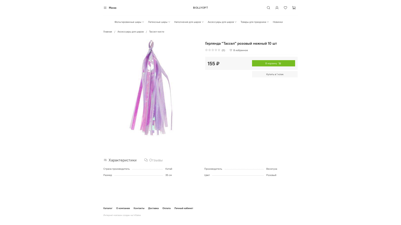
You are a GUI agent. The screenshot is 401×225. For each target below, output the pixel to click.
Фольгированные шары (128, 21)
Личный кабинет (183, 208)
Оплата (166, 208)
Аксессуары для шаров (221, 21)
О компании (123, 208)
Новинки (278, 21)
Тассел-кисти (156, 31)
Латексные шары (157, 21)
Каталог (107, 208)
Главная (107, 31)
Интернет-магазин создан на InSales (122, 215)
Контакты (139, 208)
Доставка (153, 208)
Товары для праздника (253, 21)
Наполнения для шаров (187, 21)
